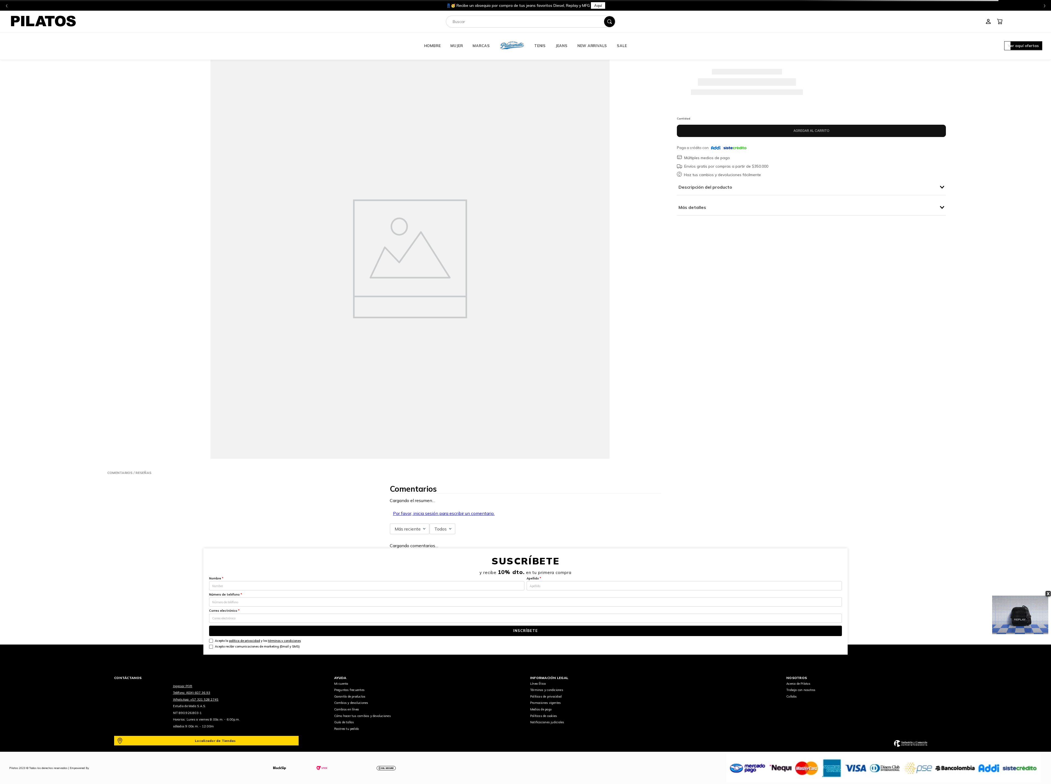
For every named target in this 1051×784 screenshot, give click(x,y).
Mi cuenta (341, 684)
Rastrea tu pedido (346, 729)
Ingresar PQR (182, 686)
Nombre (216, 578)
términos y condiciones (284, 641)
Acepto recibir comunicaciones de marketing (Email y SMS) (257, 646)
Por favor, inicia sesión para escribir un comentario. (444, 513)
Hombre (432, 45)
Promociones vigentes (545, 703)
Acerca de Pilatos (798, 684)
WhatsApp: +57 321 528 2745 (196, 699)
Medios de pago (541, 709)
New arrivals (592, 45)
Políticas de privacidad (546, 696)
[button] (1023, 46)
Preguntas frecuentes (349, 690)
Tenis (540, 45)
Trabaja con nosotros (800, 690)
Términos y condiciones (546, 690)
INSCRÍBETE (525, 630)
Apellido (534, 578)
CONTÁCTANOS (128, 678)
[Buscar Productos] (609, 21)
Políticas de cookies (543, 716)
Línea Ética (538, 684)
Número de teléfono (225, 594)
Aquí (598, 5)
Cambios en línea (346, 709)
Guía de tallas (344, 722)
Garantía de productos (350, 696)
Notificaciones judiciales (547, 722)
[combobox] (530, 21)
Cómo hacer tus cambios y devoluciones (362, 716)
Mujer (457, 45)
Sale (622, 45)
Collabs (791, 696)
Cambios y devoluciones (351, 703)
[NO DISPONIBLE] (811, 131)
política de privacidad (244, 641)
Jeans (562, 45)
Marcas (481, 45)
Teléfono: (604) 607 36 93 (191, 693)
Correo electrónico (224, 611)
